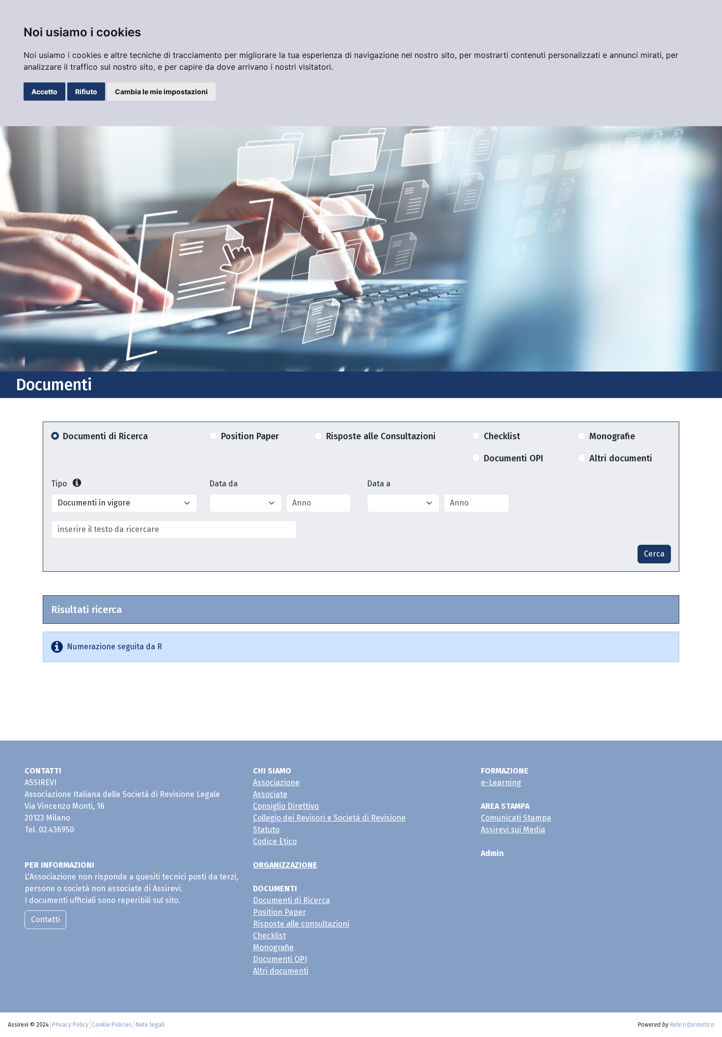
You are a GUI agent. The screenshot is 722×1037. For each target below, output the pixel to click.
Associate (270, 794)
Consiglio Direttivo (286, 806)
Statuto (266, 829)
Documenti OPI (513, 458)
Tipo (60, 483)
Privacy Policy (70, 1024)
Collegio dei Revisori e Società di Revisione (329, 818)
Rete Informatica (692, 1024)
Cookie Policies (112, 1024)
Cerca (654, 553)
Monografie (612, 436)
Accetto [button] (44, 91)
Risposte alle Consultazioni (381, 436)
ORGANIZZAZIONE (285, 865)
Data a (378, 483)
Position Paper (250, 436)
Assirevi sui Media (513, 829)
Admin (492, 853)
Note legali (150, 1024)
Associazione (276, 782)
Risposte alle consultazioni (301, 924)
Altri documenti (620, 458)
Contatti (45, 919)
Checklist (502, 436)
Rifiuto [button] (86, 91)
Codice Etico (275, 841)
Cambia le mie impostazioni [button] (161, 91)
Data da (223, 483)
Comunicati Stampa (516, 818)
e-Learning (501, 782)
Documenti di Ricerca (105, 436)
